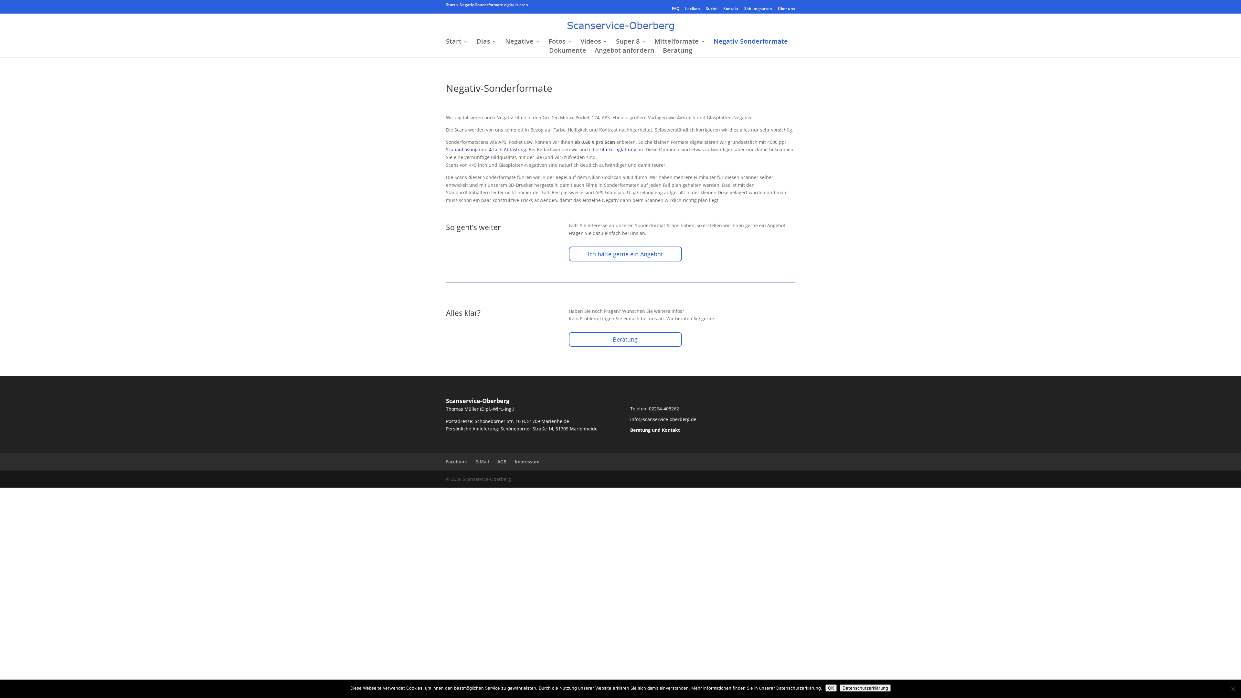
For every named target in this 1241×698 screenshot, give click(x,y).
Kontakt (730, 9)
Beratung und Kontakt (655, 430)
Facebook (456, 462)
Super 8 (628, 42)
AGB (501, 462)
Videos (590, 42)
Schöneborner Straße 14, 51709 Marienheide (549, 429)
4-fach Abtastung (507, 149)
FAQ (675, 9)
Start (450, 4)
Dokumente (567, 51)
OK (831, 688)
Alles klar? (463, 313)
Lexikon (692, 9)
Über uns (786, 9)
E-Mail (482, 462)
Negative (519, 42)
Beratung (677, 51)
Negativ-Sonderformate (751, 42)
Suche (711, 9)
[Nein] (1233, 689)
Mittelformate (676, 42)
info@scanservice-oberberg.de (663, 419)
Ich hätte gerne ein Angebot (625, 254)
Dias (483, 42)
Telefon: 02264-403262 (654, 409)
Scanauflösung (462, 149)
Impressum (527, 462)
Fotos (557, 42)
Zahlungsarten (758, 9)
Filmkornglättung (617, 149)
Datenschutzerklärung (865, 688)
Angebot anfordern (624, 51)
